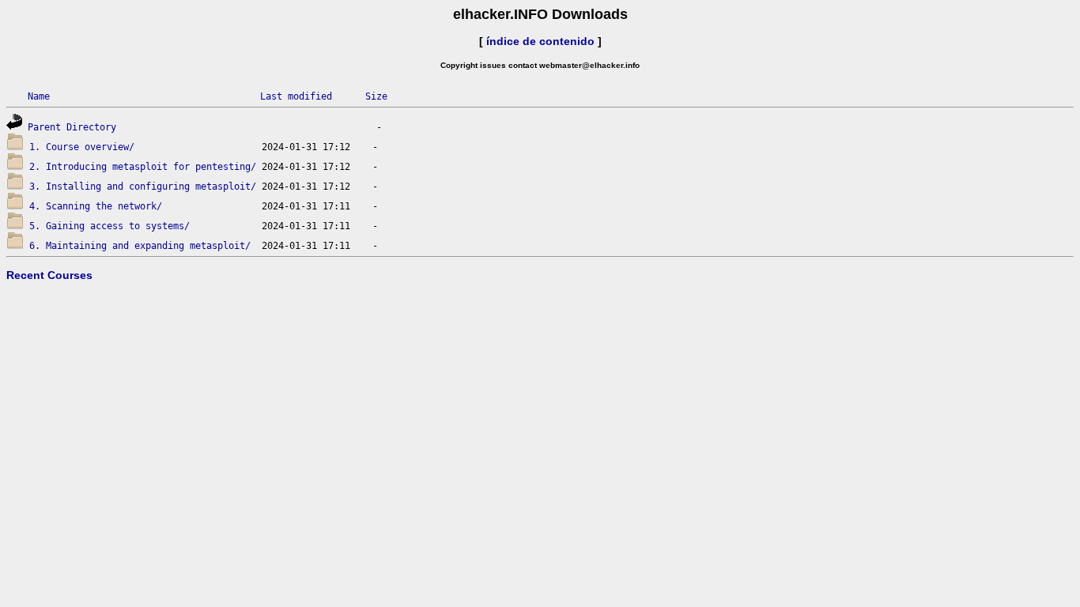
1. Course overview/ (81, 147)
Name (39, 96)
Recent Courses (49, 275)
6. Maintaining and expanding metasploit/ (140, 245)
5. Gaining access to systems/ (109, 226)
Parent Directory (72, 127)
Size (376, 96)
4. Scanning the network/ (95, 206)
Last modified (296, 96)
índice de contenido (540, 41)
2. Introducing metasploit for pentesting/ (142, 166)
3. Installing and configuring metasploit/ (142, 186)
